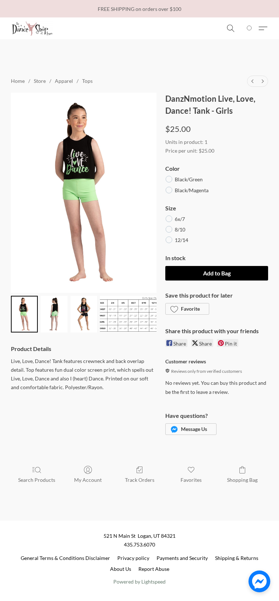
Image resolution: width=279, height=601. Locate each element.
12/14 (181, 240)
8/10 (180, 229)
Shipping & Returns (236, 558)
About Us (120, 569)
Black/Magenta (192, 190)
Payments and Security (182, 558)
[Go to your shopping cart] (250, 28)
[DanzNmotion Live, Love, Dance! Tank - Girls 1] (54, 314)
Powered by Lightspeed (139, 581)
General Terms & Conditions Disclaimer (65, 558)
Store (40, 81)
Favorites (191, 480)
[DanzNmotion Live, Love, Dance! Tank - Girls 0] (24, 314)
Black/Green (189, 179)
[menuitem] (252, 81)
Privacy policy (133, 558)
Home (18, 81)
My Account (88, 480)
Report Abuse (153, 569)
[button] (32, 28)
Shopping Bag (242, 480)
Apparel (64, 81)
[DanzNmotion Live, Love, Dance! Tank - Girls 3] (128, 314)
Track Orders (139, 480)
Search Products (36, 480)
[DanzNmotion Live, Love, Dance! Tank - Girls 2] (83, 314)
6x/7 (180, 219)
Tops (87, 81)
